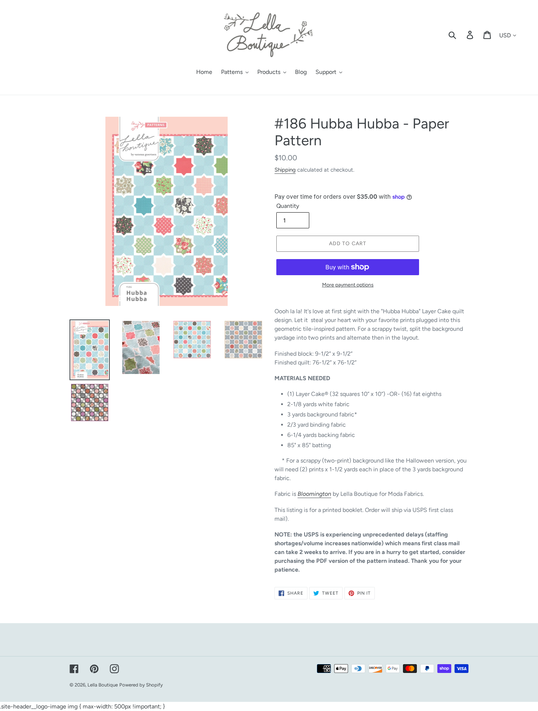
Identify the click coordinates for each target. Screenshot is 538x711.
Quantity (287, 205)
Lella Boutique (102, 685)
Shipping (285, 169)
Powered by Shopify (141, 685)
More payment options (348, 285)
